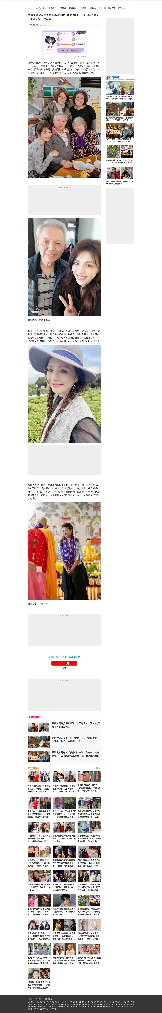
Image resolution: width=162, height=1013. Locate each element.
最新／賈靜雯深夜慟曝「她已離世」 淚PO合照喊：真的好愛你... (76, 725)
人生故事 (102, 8)
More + (98, 768)
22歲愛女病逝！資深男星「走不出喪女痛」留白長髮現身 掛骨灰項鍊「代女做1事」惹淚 (64, 961)
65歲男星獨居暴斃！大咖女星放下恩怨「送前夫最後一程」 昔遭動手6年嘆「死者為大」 (64, 789)
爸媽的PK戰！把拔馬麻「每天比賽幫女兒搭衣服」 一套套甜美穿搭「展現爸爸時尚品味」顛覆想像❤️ (39, 961)
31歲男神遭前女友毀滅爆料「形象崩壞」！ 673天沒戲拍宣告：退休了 (64, 911)
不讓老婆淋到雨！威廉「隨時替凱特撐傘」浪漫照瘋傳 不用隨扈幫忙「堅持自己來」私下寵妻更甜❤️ (89, 814)
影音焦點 (122, 8)
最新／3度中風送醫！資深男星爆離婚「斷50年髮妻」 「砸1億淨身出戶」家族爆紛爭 (89, 961)
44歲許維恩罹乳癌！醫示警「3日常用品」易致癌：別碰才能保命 (39, 887)
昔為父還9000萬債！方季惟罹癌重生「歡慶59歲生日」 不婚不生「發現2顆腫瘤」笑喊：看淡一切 (64, 936)
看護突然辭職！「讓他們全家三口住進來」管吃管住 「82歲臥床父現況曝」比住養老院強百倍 (75, 754)
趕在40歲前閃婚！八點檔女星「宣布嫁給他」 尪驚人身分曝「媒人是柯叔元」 (39, 789)
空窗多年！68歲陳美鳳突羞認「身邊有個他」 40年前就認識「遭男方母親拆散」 (39, 814)
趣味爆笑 (72, 8)
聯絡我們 (39, 999)
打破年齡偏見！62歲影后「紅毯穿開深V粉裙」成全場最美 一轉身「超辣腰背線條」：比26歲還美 (89, 936)
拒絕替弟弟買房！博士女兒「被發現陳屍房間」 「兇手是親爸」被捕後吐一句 (76, 739)
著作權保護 (48, 999)
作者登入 (42, 8)
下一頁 (64, 663)
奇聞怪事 (82, 8)
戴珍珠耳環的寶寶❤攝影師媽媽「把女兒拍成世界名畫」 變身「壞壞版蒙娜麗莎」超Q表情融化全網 (64, 863)
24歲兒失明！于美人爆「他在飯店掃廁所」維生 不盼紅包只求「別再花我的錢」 (89, 887)
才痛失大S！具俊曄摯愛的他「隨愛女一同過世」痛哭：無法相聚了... (63, 887)
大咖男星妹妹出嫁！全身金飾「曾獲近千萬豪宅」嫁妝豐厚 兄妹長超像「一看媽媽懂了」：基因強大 (89, 863)
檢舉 (48, 25)
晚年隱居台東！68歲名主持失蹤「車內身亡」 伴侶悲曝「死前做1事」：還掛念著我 (89, 912)
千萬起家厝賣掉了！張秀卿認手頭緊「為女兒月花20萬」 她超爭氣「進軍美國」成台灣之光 (39, 912)
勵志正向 (112, 8)
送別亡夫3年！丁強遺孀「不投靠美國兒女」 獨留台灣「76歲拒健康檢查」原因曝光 (64, 814)
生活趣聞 (52, 8)
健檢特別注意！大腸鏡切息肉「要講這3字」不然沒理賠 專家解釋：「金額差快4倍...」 (89, 839)
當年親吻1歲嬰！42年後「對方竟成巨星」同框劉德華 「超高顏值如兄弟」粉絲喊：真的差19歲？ (89, 788)
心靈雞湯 (92, 8)
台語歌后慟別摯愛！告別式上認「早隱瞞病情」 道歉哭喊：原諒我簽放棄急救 (39, 985)
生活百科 (62, 8)
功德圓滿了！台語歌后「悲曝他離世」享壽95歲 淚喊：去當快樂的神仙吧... (39, 838)
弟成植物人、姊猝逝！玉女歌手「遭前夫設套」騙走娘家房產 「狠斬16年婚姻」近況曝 (39, 863)
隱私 (30, 999)
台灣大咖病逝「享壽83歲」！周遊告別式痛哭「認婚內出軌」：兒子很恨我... (39, 936)
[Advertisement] (64, 202)
